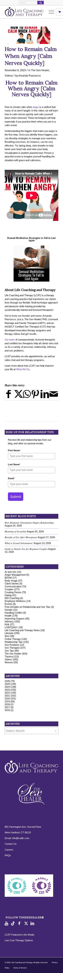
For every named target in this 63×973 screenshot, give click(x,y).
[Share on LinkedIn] (45, 395)
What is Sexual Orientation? (19, 543)
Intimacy (9, 621)
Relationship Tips (14, 642)
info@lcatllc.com (20, 838)
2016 (7, 710)
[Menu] (49, 11)
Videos (9, 75)
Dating (8, 595)
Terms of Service (20, 968)
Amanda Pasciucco (29, 75)
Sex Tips (9, 650)
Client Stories (12, 583)
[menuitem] (51, 11)
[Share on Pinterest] (36, 395)
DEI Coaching (12, 598)
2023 (7, 689)
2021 (7, 695)
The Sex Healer (40, 70)
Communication (13, 586)
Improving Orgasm (15, 618)
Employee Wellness (15, 601)
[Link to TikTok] (13, 923)
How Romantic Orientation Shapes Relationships (29, 522)
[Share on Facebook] (9, 395)
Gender (9, 609)
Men (7, 636)
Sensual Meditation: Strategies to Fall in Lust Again (31, 239)
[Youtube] (7, 923)
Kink (7, 624)
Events (8, 604)
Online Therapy (13, 639)
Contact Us (11, 843)
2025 (7, 684)
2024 (7, 686)
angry (36, 107)
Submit (15, 496)
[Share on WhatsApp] (27, 395)
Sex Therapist (12, 647)
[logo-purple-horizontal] (26, 11)
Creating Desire (13, 592)
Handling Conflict (13, 612)
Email (11, 478)
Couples (9, 589)
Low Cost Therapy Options (19, 940)
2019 (7, 701)
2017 (7, 707)
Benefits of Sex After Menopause (21, 537)
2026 (7, 681)
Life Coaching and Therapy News (22, 630)
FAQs (8, 855)
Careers (9, 849)
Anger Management (15, 574)
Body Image (11, 580)
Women (9, 662)
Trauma (9, 656)
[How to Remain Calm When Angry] (27, 35)
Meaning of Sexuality (15, 531)
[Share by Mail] (53, 395)
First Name (14, 450)
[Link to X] (26, 923)
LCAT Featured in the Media (19, 934)
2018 (7, 704)
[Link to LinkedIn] (33, 923)
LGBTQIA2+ (11, 627)
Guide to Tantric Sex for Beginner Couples (26, 548)
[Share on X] (18, 395)
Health (8, 615)
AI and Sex (10, 571)
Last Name (14, 464)
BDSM (8, 577)
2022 (7, 692)
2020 (7, 698)
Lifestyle (9, 633)
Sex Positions (12, 644)
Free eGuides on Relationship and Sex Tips (27, 606)
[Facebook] (20, 923)
